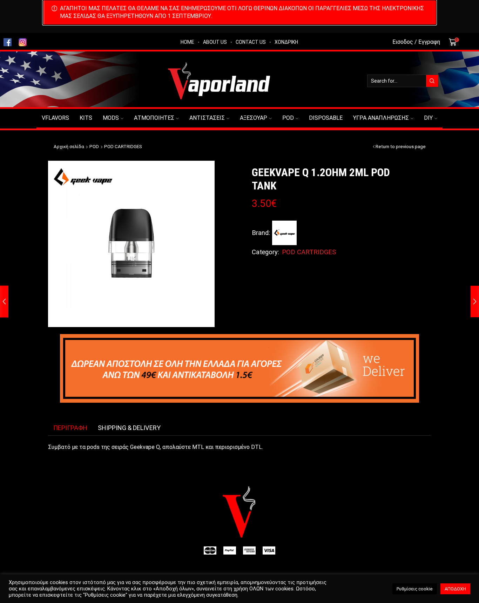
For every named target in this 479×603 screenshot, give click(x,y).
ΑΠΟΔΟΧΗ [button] (455, 588)
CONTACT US (251, 42)
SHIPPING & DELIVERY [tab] (129, 427)
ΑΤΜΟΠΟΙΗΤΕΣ (154, 118)
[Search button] (432, 81)
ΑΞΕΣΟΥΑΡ (253, 118)
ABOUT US (215, 42)
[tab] (70, 428)
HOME (187, 42)
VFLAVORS (55, 118)
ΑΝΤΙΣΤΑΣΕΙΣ (207, 118)
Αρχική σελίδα (69, 146)
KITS (86, 118)
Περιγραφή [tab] (70, 427)
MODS (111, 118)
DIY (428, 118)
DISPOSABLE (326, 118)
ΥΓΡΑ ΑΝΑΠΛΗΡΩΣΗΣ (381, 118)
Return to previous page (401, 146)
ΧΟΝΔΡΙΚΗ (286, 42)
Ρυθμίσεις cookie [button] (415, 588)
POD (288, 118)
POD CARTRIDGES (123, 146)
